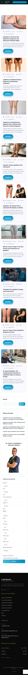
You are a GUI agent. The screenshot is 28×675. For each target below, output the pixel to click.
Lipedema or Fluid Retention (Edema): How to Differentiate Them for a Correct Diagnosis (12, 124)
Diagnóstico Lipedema (6, 605)
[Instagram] (2, 589)
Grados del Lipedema (6, 608)
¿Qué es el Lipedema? (6, 597)
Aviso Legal (14, 671)
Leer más (8, 51)
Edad (4, 518)
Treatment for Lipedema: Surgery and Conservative (13, 290)
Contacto (3, 615)
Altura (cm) (5, 529)
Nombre (5, 482)
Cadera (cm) (6, 541)
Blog (2, 613)
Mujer (5, 511)
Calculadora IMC (5, 610)
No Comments (10, 34)
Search (5, 399)
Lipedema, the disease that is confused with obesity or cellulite (13, 207)
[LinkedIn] (5, 589)
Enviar (14, 561)
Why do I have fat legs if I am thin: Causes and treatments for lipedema (13, 248)
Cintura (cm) (6, 535)
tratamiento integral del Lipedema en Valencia (12, 585)
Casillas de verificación (8, 555)
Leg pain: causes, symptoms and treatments (14, 431)
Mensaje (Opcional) (7, 547)
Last (4, 494)
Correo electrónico (7, 497)
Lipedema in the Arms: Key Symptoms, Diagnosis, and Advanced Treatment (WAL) (11, 39)
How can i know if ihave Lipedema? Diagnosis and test (13, 331)
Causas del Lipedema (6, 600)
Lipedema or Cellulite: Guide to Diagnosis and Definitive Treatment (12, 81)
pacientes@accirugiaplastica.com (9, 630)
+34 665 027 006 (5, 626)
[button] (2, 2)
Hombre (5, 515)
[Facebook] (8, 589)
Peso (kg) (5, 524)
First (4, 488)
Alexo (20, 31)
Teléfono (5, 502)
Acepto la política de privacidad (11, 558)
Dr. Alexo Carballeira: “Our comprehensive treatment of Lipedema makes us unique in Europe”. (12, 374)
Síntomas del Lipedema (7, 602)
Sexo (4, 508)
